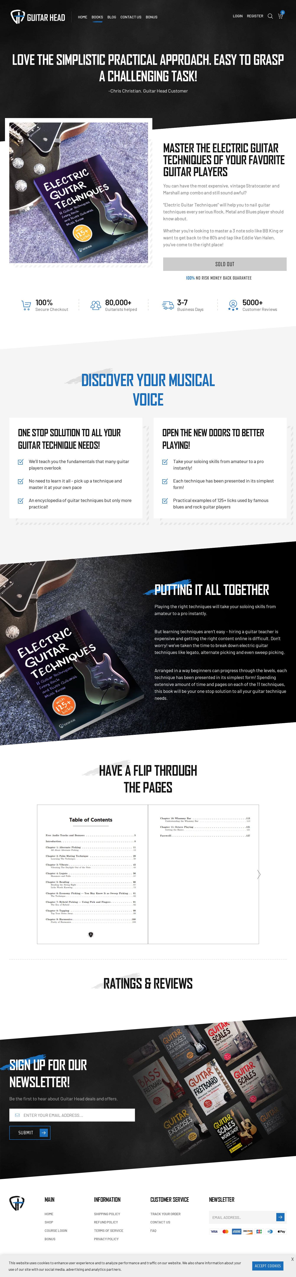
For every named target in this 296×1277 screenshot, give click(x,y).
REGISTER (255, 16)
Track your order (165, 1214)
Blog (111, 17)
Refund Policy (106, 1222)
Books (97, 17)
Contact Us (130, 17)
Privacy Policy (106, 1239)
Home (82, 17)
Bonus (152, 17)
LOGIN (238, 16)
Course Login (56, 1230)
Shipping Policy (107, 1214)
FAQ (153, 1230)
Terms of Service (108, 1230)
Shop (49, 1222)
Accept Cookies (268, 1266)
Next (259, 874)
